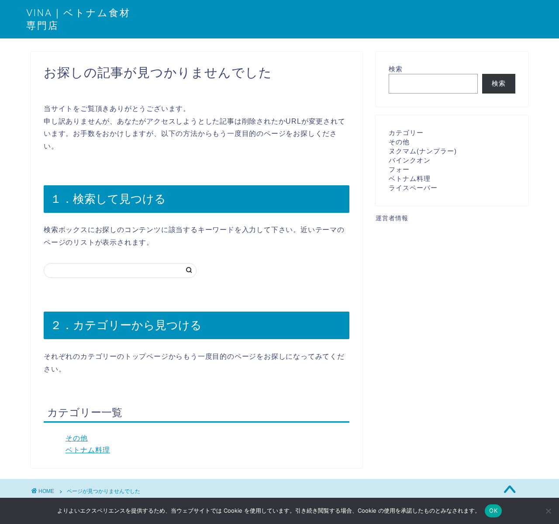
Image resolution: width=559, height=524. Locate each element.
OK (493, 510)
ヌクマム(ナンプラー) (423, 151)
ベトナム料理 (88, 450)
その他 (77, 438)
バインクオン (410, 160)
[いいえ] (548, 511)
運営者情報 (392, 218)
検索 (396, 69)
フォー (399, 169)
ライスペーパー (413, 187)
